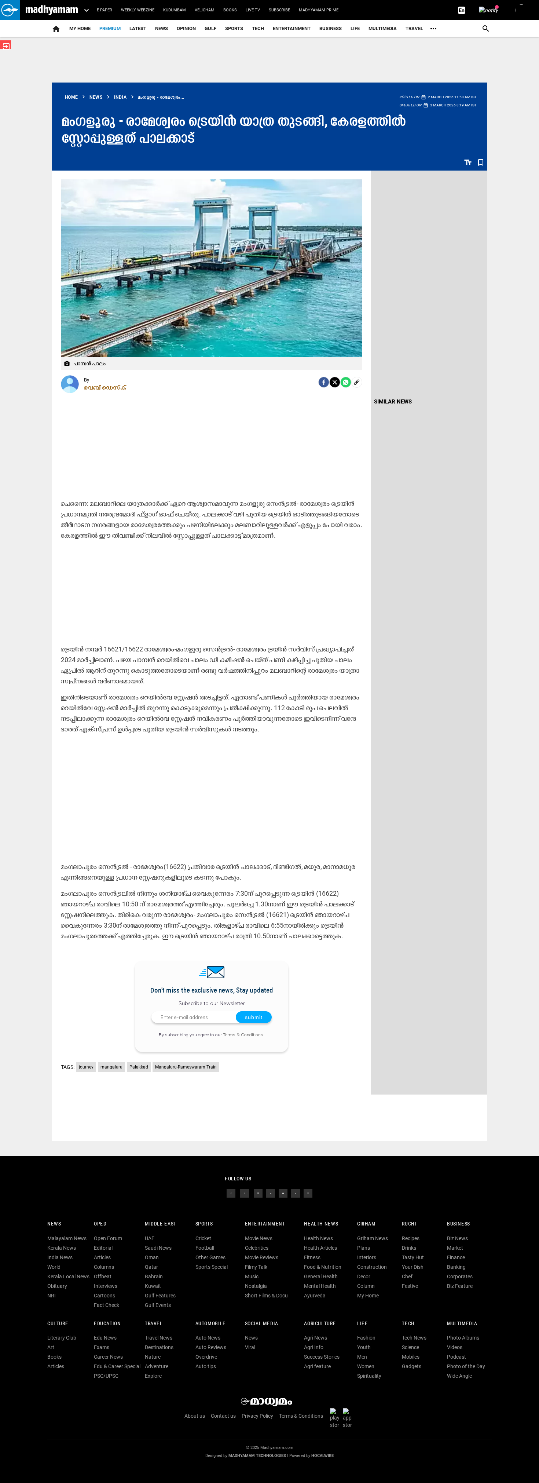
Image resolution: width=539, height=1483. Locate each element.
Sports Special (211, 1267)
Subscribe (279, 10)
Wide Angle (459, 1376)
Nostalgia (256, 1286)
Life (355, 28)
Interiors (366, 1257)
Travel (414, 28)
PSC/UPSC (106, 1376)
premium (110, 28)
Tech (408, 1324)
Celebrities (256, 1248)
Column (366, 1286)
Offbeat (102, 1276)
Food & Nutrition (322, 1267)
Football (204, 1248)
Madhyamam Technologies (257, 1455)
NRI (51, 1295)
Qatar (151, 1267)
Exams (101, 1347)
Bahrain (154, 1276)
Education (107, 1324)
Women (365, 1366)
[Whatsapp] (345, 382)
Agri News (315, 1338)
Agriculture (320, 1324)
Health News (321, 1224)
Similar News (393, 401)
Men (362, 1357)
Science (410, 1347)
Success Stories (322, 1357)
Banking (456, 1267)
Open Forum (108, 1238)
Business (330, 28)
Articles (102, 1257)
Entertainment (292, 28)
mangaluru (111, 1067)
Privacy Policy (257, 1416)
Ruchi (409, 1224)
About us (194, 1416)
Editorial (103, 1248)
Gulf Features (160, 1295)
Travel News (158, 1338)
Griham (366, 1224)
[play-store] (336, 1418)
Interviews (105, 1286)
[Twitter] (334, 382)
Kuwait (153, 1286)
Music (251, 1276)
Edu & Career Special (117, 1366)
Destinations (159, 1347)
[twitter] (244, 1193)
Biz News (457, 1238)
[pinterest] (308, 1193)
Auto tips (205, 1366)
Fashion (366, 1338)
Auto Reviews (210, 1347)
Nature (153, 1357)
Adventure (156, 1366)
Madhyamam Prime (318, 10)
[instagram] (258, 1193)
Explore (153, 1376)
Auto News (207, 1338)
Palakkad (138, 1067)
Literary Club (61, 1338)
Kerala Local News (68, 1276)
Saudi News (158, 1248)
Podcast (456, 1357)
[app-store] (349, 1418)
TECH (258, 28)
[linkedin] (270, 1193)
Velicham (204, 10)
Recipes (410, 1238)
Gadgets (411, 1366)
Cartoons (104, 1295)
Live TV (253, 10)
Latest (137, 28)
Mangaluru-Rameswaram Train (186, 1067)
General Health (321, 1276)
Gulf (210, 28)
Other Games (210, 1257)
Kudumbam (174, 10)
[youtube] (283, 1193)
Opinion (186, 28)
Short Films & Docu (266, 1295)
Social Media (261, 1324)
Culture (57, 1324)
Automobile (210, 1324)
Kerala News (61, 1248)
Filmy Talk (256, 1267)
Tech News (414, 1338)
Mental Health (320, 1286)
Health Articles (320, 1248)
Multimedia (382, 28)
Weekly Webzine (137, 10)
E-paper (104, 10)
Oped (100, 1224)
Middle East (160, 1224)
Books (230, 10)
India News (60, 1257)
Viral (250, 1347)
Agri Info (313, 1347)
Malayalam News (67, 1238)
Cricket (203, 1238)
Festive (410, 1286)
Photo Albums (463, 1338)
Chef (407, 1276)
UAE (149, 1238)
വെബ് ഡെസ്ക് (105, 387)
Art (50, 1347)
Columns (104, 1267)
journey (86, 1067)
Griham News (372, 1238)
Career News (108, 1357)
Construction (372, 1267)
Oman (152, 1257)
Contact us (223, 1416)
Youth (364, 1347)
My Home (80, 28)
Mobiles (410, 1357)
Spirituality (369, 1376)
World (53, 1267)
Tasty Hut (413, 1257)
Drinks (409, 1248)
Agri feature (317, 1366)
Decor (363, 1276)
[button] (10, 10)
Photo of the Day (466, 1366)
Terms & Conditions (243, 1034)
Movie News (258, 1238)
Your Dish (412, 1267)
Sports (234, 28)
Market (455, 1248)
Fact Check (106, 1305)
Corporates (460, 1276)
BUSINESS (458, 1224)
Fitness (312, 1257)
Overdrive (206, 1357)
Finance (456, 1257)
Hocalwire (322, 1455)
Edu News (105, 1338)
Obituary (57, 1286)
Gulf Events (158, 1305)
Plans (363, 1248)
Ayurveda (315, 1295)
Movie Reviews (261, 1257)
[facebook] (323, 382)
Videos (454, 1347)
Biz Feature (460, 1286)
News (161, 28)
